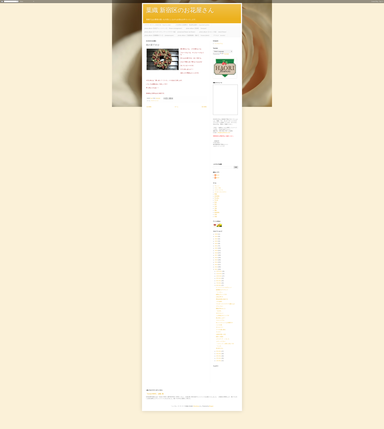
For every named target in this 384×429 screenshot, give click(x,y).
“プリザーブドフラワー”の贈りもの (225, 304)
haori (217, 175)
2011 (216, 269)
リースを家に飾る (221, 329)
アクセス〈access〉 (219, 35)
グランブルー (219, 306)
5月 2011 (219, 351)
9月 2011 (219, 278)
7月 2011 (219, 283)
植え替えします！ (221, 318)
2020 (216, 248)
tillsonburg (196, 406)
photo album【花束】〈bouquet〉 (197, 28)
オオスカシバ (219, 313)
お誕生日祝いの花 (221, 334)
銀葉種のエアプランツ (222, 289)
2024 (216, 239)
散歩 (215, 202)
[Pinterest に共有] (172, 98)
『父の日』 (219, 311)
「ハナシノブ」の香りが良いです (225, 343)
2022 (216, 243)
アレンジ (216, 186)
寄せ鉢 (216, 200)
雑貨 (215, 216)
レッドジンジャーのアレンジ (224, 287)
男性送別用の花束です (222, 299)
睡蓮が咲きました (221, 308)
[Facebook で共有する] (170, 98)
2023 (216, 241)
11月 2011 (219, 273)
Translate (226, 54)
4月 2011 (219, 353)
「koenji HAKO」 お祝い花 (155, 394)
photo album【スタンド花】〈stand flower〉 (213, 32)
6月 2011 (219, 285)
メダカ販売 (219, 301)
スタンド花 (217, 188)
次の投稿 (148, 106)
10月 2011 (219, 276)
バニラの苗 (219, 325)
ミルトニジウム (220, 320)
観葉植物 (216, 212)
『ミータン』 (219, 292)
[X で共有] (168, 98)
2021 (216, 246)
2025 (216, 236)
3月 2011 (219, 356)
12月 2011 (219, 271)
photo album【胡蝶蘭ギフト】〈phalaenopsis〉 (159, 35)
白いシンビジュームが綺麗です (224, 322)
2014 (216, 262)
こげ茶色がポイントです (222, 315)
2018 (216, 253)
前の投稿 (204, 106)
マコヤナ (218, 332)
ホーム (176, 106)
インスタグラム (218, 43)
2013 (216, 264)
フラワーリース (154, 100)
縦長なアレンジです (221, 294)
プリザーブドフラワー (220, 192)
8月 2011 (219, 280)
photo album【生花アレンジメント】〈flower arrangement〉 (163, 28)
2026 (216, 234)
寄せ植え (216, 198)
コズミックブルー (221, 341)
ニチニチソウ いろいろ (222, 339)
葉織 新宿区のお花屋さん (180, 10)
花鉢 (215, 208)
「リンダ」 (219, 346)
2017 (216, 255)
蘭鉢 (215, 210)
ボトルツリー (219, 327)
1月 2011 (219, 360)
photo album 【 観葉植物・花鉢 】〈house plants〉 (194, 35)
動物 (215, 194)
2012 (216, 267)
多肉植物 (216, 196)
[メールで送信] (165, 98)
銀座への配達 (219, 336)
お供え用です (219, 296)
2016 (216, 257)
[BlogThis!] (166, 98)
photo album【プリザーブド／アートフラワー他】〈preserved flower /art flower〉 (170, 32)
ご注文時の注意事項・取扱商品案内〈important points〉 (192, 25)
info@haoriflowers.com (224, 132)
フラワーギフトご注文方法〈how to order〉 (158, 25)
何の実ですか (219, 348)
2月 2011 (219, 358)
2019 (216, 250)
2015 (216, 260)
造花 (215, 214)
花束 (215, 206)
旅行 (215, 204)
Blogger (211, 406)
